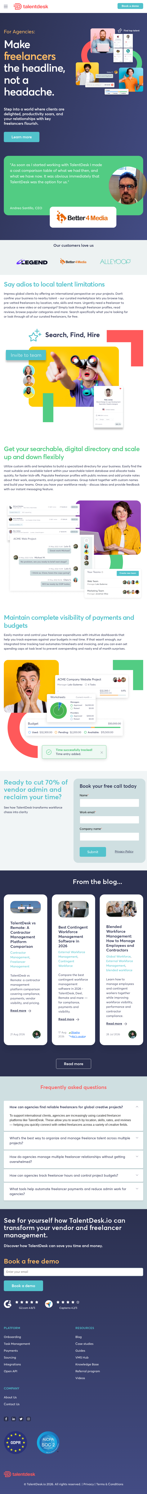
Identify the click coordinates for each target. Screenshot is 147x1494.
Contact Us (12, 1404)
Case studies (84, 1344)
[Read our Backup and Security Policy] (35, 1442)
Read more (18, 1010)
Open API (10, 1371)
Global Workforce (118, 956)
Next (139, 262)
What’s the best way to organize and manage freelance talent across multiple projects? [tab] (70, 1140)
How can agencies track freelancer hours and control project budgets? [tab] (64, 1175)
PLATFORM (12, 1328)
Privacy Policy (124, 851)
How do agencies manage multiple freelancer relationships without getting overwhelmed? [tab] (67, 1159)
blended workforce (119, 970)
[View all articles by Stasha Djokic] (78, 1034)
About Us (10, 1397)
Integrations (12, 1364)
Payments (11, 1350)
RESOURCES (84, 1328)
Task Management (17, 1344)
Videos (80, 1378)
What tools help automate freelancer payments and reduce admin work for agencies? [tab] (68, 1191)
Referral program (87, 1371)
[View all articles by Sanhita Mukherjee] (36, 1034)
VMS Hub (82, 1357)
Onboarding (12, 1337)
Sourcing (10, 1357)
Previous (7, 262)
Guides (80, 1350)
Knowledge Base (87, 1364)
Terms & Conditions (109, 1484)
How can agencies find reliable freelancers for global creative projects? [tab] (66, 1107)
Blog (78, 1337)
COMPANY (11, 1388)
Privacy (88, 1484)
